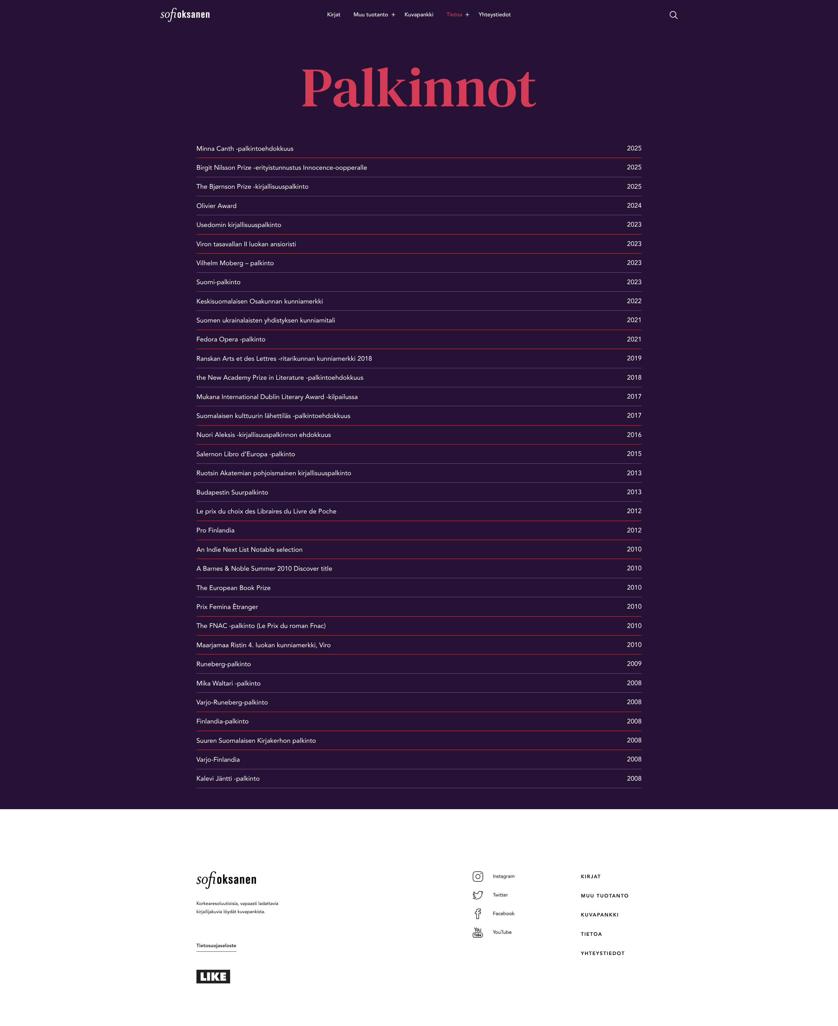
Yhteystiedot (603, 953)
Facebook (504, 913)
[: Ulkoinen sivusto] (248, 976)
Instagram (504, 876)
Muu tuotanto (605, 896)
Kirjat (591, 876)
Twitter (500, 895)
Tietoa (592, 934)
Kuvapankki (600, 915)
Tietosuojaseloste (216, 945)
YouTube (502, 932)
